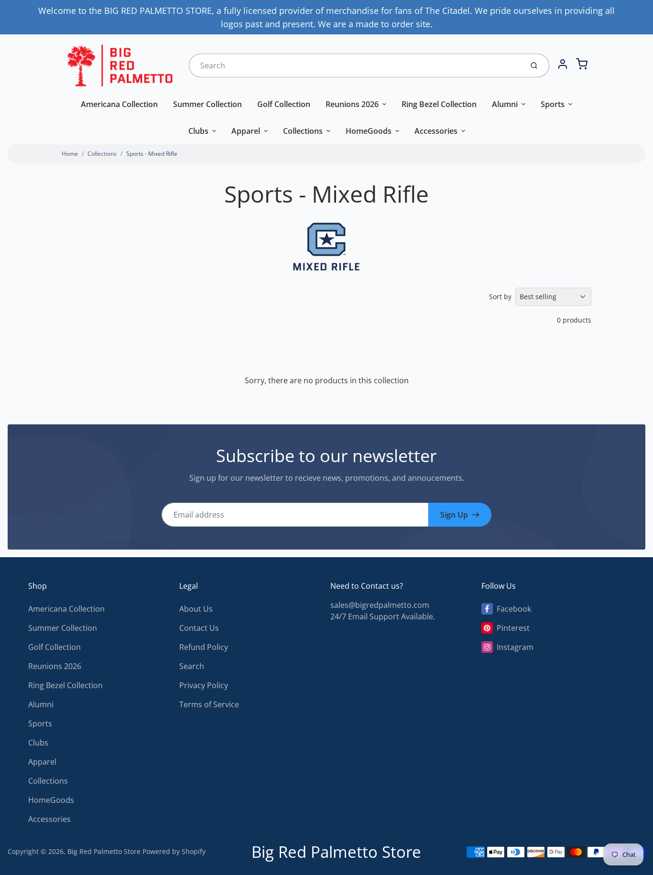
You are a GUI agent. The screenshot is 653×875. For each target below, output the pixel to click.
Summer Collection (207, 104)
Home (70, 154)
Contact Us (199, 628)
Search (191, 666)
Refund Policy (203, 647)
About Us (196, 609)
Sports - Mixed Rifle (151, 154)
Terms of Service (209, 704)
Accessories (435, 131)
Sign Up (454, 514)
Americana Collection (119, 104)
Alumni (505, 104)
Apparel (245, 131)
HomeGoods (369, 131)
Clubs (198, 131)
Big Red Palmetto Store (104, 851)
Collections (303, 131)
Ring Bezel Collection (439, 104)
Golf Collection (283, 104)
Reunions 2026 (352, 104)
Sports (553, 104)
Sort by (500, 296)
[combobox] (355, 65)
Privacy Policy (203, 685)
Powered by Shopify (174, 851)
